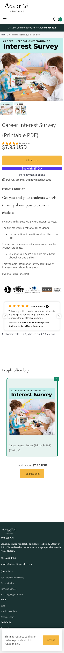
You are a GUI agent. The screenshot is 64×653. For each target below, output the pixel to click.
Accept (51, 640)
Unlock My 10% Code (32, 353)
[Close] (58, 292)
